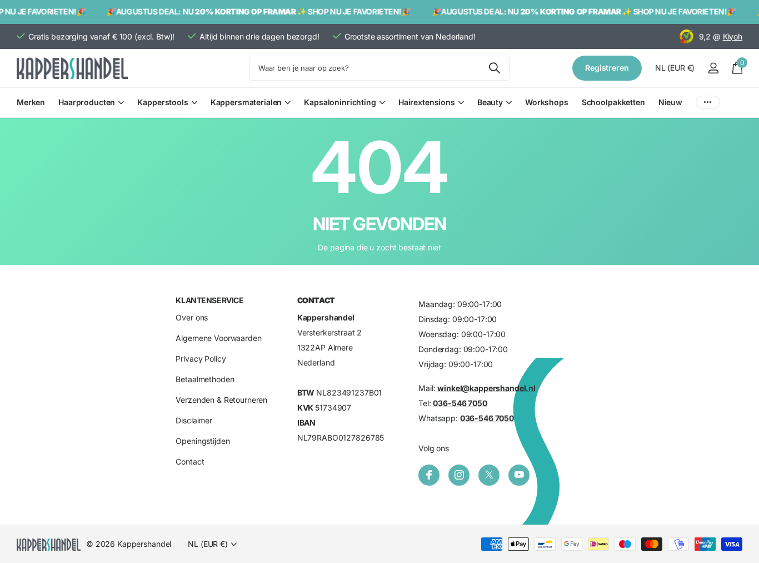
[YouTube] (519, 475)
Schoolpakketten (613, 102)
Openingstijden (202, 441)
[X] (489, 475)
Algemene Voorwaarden (218, 338)
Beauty (490, 102)
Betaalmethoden (205, 379)
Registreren (606, 67)
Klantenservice (209, 300)
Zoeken (494, 68)
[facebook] (429, 475)
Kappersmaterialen (246, 102)
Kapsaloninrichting (340, 102)
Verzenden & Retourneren (221, 400)
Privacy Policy (201, 359)
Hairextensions (426, 102)
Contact (190, 462)
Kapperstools (162, 102)
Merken (31, 102)
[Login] (713, 68)
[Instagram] (459, 475)
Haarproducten (86, 102)
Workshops (546, 102)
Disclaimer (194, 421)
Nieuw (670, 102)
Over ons (192, 318)
